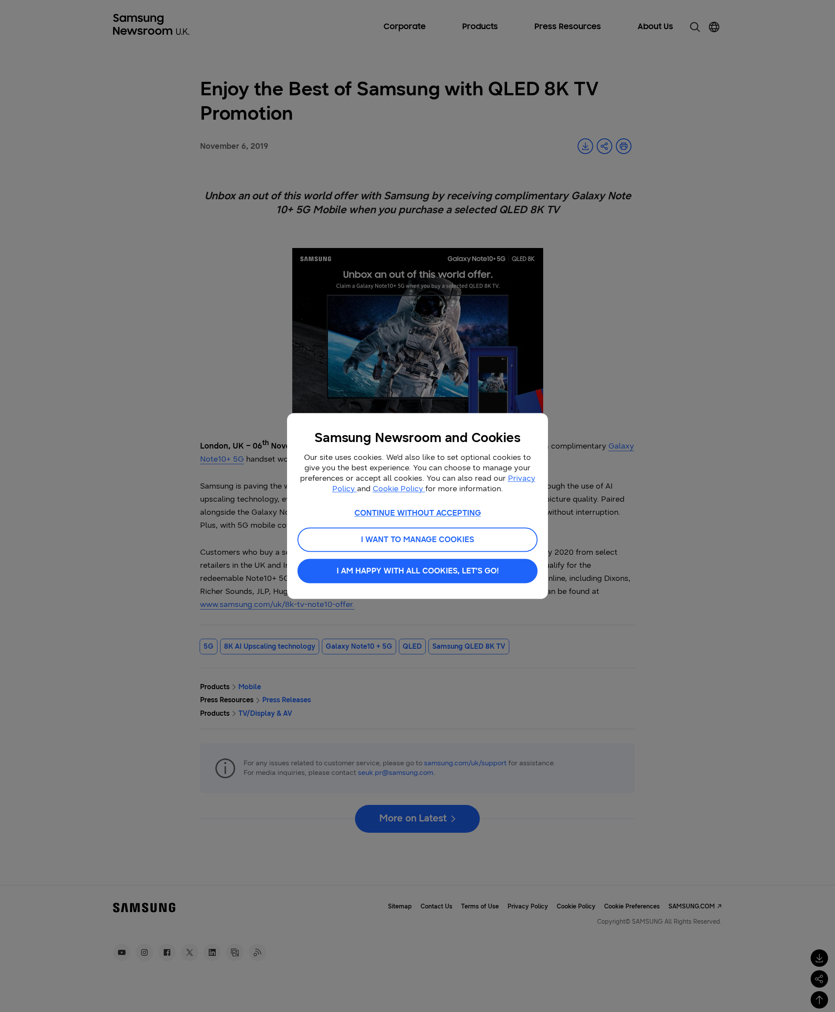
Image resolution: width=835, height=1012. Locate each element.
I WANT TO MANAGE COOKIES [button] (417, 540)
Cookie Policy (399, 488)
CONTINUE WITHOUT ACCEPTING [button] (417, 513)
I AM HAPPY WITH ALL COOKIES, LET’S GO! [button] (418, 571)
